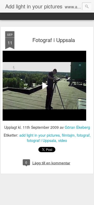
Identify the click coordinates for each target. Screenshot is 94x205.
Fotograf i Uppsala (53, 40)
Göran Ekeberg (77, 127)
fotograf (83, 135)
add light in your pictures (39, 135)
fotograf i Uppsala (41, 140)
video (62, 140)
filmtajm (68, 135)
